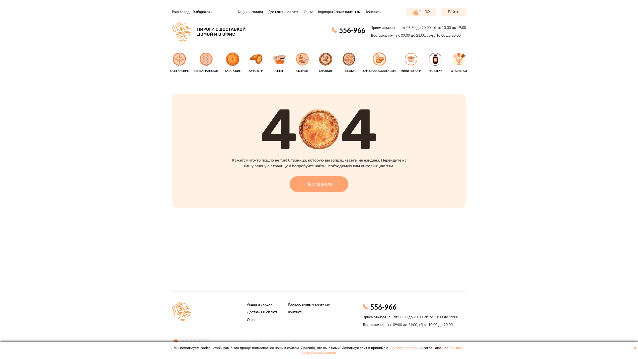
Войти (454, 11)
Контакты (373, 12)
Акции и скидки (250, 12)
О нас (308, 12)
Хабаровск (202, 12)
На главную (319, 184)
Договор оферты (403, 348)
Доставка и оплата (283, 12)
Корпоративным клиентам (339, 12)
